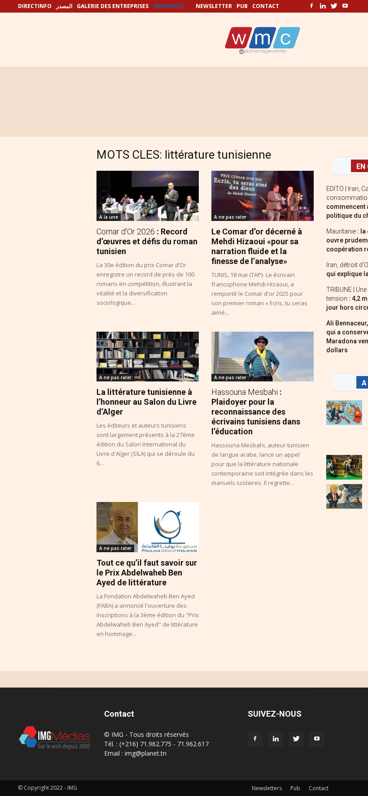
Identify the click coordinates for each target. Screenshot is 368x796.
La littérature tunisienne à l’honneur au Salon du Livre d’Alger (146, 401)
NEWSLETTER (214, 6)
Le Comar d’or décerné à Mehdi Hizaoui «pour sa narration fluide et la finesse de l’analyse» (256, 246)
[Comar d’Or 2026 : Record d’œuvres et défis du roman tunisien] (147, 196)
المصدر (64, 6)
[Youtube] (345, 6)
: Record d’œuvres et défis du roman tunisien (146, 241)
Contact (319, 788)
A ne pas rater (230, 217)
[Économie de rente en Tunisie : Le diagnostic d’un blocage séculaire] (344, 467)
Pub (295, 788)
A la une (108, 217)
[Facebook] (311, 6)
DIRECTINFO (35, 6)
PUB (242, 6)
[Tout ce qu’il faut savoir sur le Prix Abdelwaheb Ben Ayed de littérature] (147, 527)
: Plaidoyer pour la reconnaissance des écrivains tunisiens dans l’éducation (255, 411)
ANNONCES (168, 6)
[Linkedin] (323, 6)
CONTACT (265, 6)
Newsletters (267, 788)
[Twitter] (334, 6)
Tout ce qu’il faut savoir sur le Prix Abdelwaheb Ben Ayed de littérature (146, 572)
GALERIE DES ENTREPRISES (113, 6)
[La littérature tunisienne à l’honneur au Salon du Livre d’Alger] (147, 357)
